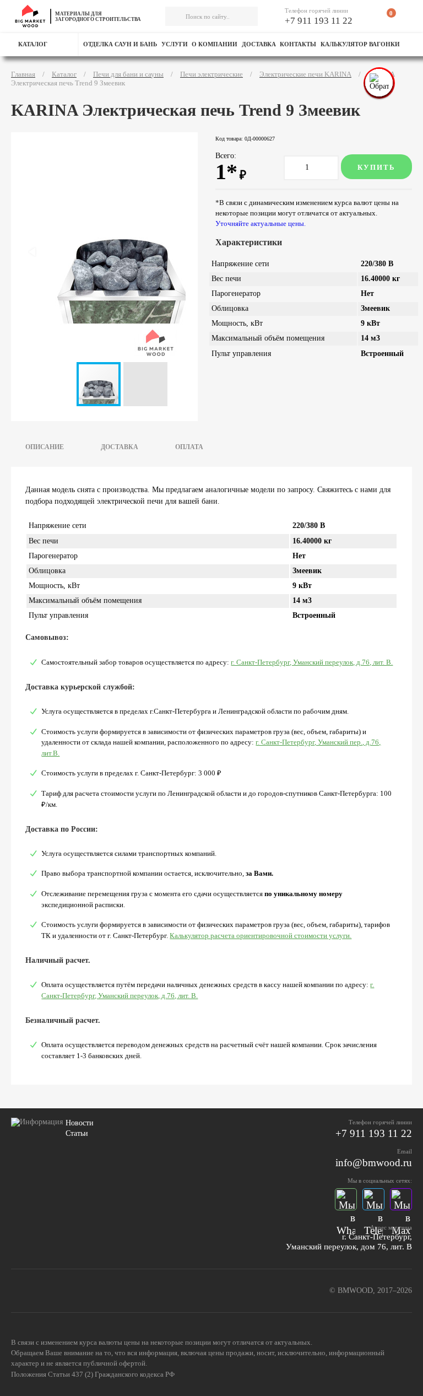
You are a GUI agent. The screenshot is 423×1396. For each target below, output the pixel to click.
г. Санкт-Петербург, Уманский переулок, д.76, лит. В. (312, 662)
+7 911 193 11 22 (318, 20)
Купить (376, 167)
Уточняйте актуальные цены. (260, 223)
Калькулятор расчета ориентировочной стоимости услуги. (260, 935)
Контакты (298, 44)
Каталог (32, 44)
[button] (145, 384)
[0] (384, 18)
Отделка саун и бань (120, 44)
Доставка (259, 44)
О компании (214, 44)
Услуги (174, 44)
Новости (80, 1123)
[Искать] (174, 16)
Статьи (77, 1133)
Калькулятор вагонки (360, 44)
